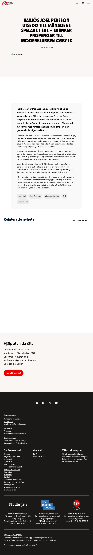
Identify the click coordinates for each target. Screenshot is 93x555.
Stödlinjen (25, 521)
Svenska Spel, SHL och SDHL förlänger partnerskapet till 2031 (21, 268)
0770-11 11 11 (8, 421)
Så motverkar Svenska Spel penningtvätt (14, 483)
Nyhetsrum (8, 462)
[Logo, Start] (7, 3)
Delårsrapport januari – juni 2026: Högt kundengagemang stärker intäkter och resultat (20, 318)
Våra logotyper (9, 464)
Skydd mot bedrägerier (13, 480)
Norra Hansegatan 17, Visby (14, 441)
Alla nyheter (78, 220)
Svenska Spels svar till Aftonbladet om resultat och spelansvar (61, 269)
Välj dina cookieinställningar (73, 454)
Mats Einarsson (35, 196)
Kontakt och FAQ (13, 373)
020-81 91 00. (21, 524)
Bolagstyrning (54, 381)
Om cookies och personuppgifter (75, 457)
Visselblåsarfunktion (70, 462)
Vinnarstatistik (68, 381)
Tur (34, 454)
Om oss (7, 454)
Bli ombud (53, 357)
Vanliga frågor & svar (12, 469)
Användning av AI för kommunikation (12, 488)
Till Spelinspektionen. (47, 521)
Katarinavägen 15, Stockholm (15, 443)
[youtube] (56, 403)
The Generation (30, 545)
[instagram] (50, 403)
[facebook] (43, 403)
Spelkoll (83, 357)
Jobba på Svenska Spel (13, 467)
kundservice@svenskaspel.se (15, 424)
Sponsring (8, 472)
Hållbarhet (68, 357)
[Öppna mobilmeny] (88, 3)
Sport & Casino (39, 457)
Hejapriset (22, 196)
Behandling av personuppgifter (74, 459)
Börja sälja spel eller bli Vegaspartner (12, 458)
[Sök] (83, 3)
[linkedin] (37, 403)
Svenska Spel (23, 202)
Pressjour (7, 431)
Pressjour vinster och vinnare (15, 434)
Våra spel (83, 381)
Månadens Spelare (52, 196)
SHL (64, 196)
